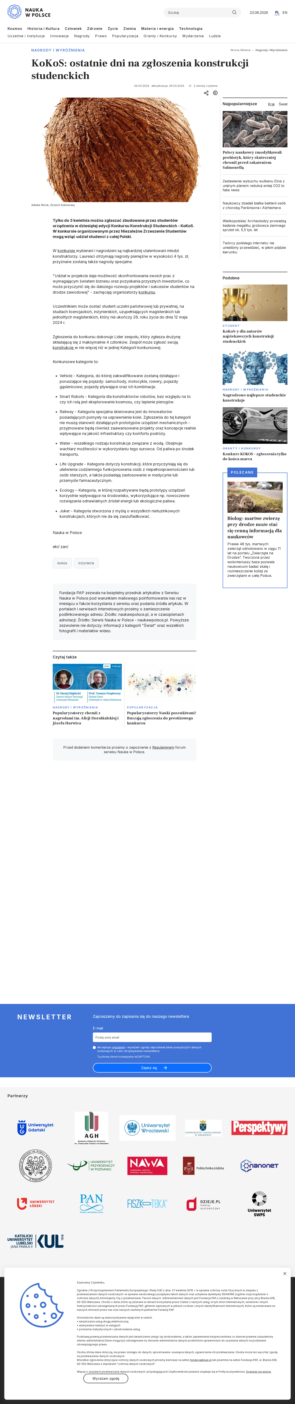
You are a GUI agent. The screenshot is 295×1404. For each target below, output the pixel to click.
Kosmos (15, 28)
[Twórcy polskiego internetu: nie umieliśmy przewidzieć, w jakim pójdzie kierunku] (255, 247)
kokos (62, 563)
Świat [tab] (283, 104)
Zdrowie (95, 28)
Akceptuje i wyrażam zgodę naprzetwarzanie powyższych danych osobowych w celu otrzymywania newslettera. (149, 1049)
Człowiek (73, 28)
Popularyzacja (125, 36)
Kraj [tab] (271, 104)
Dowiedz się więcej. (258, 1371)
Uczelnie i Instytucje (26, 36)
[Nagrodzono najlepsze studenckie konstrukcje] (255, 375)
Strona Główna (240, 50)
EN (284, 12)
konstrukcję (64, 347)
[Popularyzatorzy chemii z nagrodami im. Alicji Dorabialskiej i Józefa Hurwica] (87, 696)
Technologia (191, 28)
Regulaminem (163, 747)
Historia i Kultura (43, 28)
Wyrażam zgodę (105, 1378)
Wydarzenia (193, 36)
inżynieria (86, 563)
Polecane (242, 472)
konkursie (67, 250)
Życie (113, 28)
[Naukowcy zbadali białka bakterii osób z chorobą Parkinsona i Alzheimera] (255, 205)
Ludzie (215, 36)
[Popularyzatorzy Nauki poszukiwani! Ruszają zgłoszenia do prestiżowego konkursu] (161, 696)
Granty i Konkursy (160, 36)
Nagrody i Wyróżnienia (58, 50)
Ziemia (129, 28)
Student (231, 325)
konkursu (147, 292)
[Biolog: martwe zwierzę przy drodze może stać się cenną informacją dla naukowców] (255, 530)
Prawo (101, 36)
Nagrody (82, 36)
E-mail (98, 1028)
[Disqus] (124, 826)
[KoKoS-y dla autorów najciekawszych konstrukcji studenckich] (255, 314)
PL (277, 12)
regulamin (118, 1047)
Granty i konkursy (242, 448)
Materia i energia (157, 28)
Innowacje (59, 36)
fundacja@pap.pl (201, 1360)
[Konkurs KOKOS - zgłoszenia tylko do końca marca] (255, 434)
